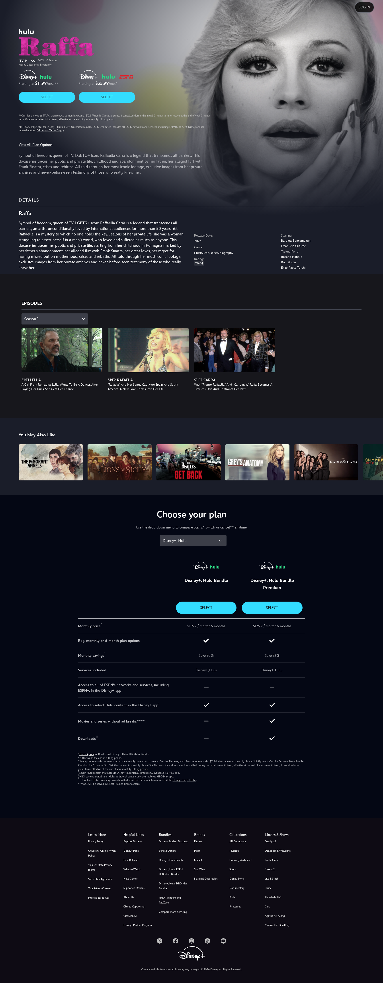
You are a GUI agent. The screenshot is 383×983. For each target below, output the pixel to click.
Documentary (236, 888)
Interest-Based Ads (98, 897)
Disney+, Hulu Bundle (171, 860)
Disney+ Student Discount (173, 841)
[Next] (374, 461)
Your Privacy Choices (99, 888)
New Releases (131, 860)
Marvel (198, 860)
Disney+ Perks (131, 850)
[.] (159, 941)
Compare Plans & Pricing (173, 911)
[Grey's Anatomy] (257, 462)
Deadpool (270, 841)
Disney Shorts (236, 878)
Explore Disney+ (132, 841)
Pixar (197, 850)
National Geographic (205, 878)
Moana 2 (270, 869)
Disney (198, 841)
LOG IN (364, 7)
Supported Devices (134, 888)
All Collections (237, 841)
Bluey (268, 888)
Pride (232, 897)
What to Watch (131, 869)
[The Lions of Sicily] (120, 462)
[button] (138, 835)
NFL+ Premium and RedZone (170, 900)
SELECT (47, 97)
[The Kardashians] (326, 462)
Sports (232, 869)
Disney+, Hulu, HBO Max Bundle (173, 886)
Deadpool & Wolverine (278, 850)
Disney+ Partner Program (137, 925)
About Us (128, 897)
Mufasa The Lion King (277, 925)
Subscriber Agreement (100, 879)
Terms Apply (86, 754)
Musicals (234, 850)
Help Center (130, 878)
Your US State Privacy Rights (100, 867)
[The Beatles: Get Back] (188, 462)
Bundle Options (167, 850)
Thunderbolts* (273, 897)
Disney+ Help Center (184, 780)
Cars (267, 906)
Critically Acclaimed (240, 860)
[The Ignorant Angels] (51, 462)
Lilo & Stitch (271, 878)
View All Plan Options (35, 145)
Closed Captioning (134, 906)
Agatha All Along (275, 915)
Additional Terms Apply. (50, 130)
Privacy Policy (95, 841)
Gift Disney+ (130, 915)
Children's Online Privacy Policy (102, 853)
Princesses (235, 906)
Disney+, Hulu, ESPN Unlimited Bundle (171, 872)
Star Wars (199, 869)
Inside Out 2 (271, 860)
